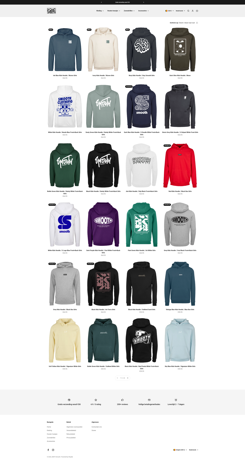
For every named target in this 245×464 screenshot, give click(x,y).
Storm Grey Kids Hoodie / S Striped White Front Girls (180, 132)
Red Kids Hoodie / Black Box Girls (180, 191)
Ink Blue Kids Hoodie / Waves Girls (65, 75)
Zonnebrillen (128, 11)
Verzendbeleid (71, 430)
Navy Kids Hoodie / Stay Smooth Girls (142, 75)
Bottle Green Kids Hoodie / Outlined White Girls (103, 366)
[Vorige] (101, 2)
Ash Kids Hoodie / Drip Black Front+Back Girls (141, 191)
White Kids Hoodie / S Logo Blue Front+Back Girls (65, 250)
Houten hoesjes (112, 11)
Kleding (99, 11)
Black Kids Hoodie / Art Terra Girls (103, 309)
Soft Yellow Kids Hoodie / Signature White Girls (65, 366)
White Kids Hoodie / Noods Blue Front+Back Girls (65, 132)
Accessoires (142, 11)
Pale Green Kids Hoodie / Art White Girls (142, 250)
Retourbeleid (71, 434)
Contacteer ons (97, 427)
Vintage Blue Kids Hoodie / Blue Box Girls (180, 309)
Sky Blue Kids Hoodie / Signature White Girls (180, 366)
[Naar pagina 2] (127, 378)
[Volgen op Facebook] (48, 450)
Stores (94, 430)
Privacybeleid (71, 438)
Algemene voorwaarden (74, 427)
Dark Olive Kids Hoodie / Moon (180, 75)
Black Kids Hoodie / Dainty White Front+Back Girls (103, 191)
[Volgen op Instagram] (53, 450)
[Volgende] (143, 2)
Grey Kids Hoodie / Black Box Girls (65, 309)
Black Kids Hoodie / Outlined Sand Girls (141, 309)
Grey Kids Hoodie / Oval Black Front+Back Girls (180, 250)
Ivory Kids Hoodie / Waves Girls (103, 75)
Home (49, 427)
